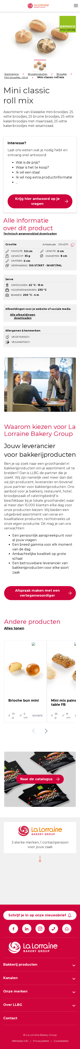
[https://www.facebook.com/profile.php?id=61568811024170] (13, 928)
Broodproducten (37, 74)
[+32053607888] (53, 928)
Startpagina (11, 74)
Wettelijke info (20, 1040)
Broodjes (62, 74)
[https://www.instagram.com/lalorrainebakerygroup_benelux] (40, 928)
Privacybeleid (41, 1040)
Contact (10, 1018)
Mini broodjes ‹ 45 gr (16, 77)
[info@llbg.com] (66, 928)
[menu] (75, 5)
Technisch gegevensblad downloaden (30, 233)
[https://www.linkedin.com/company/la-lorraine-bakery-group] (26, 928)
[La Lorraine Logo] (41, 5)
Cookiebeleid (61, 1040)
